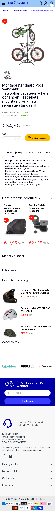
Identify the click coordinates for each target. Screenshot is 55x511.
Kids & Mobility (21, 499)
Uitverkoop (10, 270)
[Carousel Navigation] (50, 198)
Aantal (5, 134)
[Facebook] (4, 456)
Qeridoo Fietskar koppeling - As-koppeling (37, 208)
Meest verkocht (13, 256)
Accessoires (10, 342)
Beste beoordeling (15, 280)
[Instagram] (10, 456)
